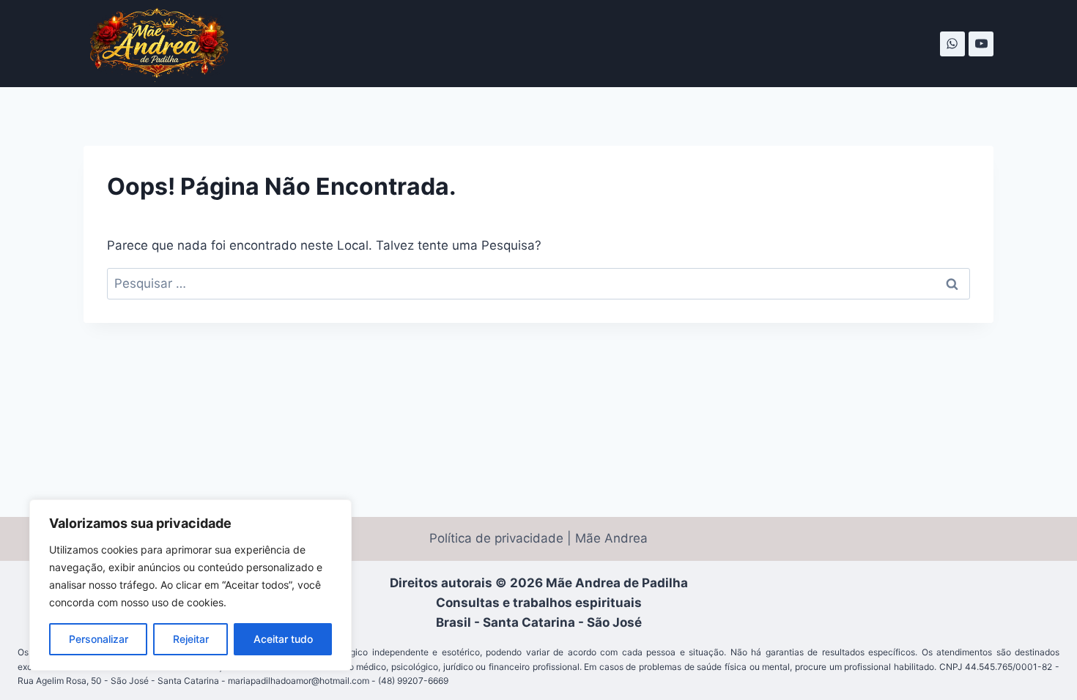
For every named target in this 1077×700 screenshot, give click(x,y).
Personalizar (98, 639)
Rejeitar (191, 639)
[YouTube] (981, 43)
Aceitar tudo (283, 639)
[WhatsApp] (952, 43)
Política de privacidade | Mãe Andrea (538, 538)
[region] (190, 585)
